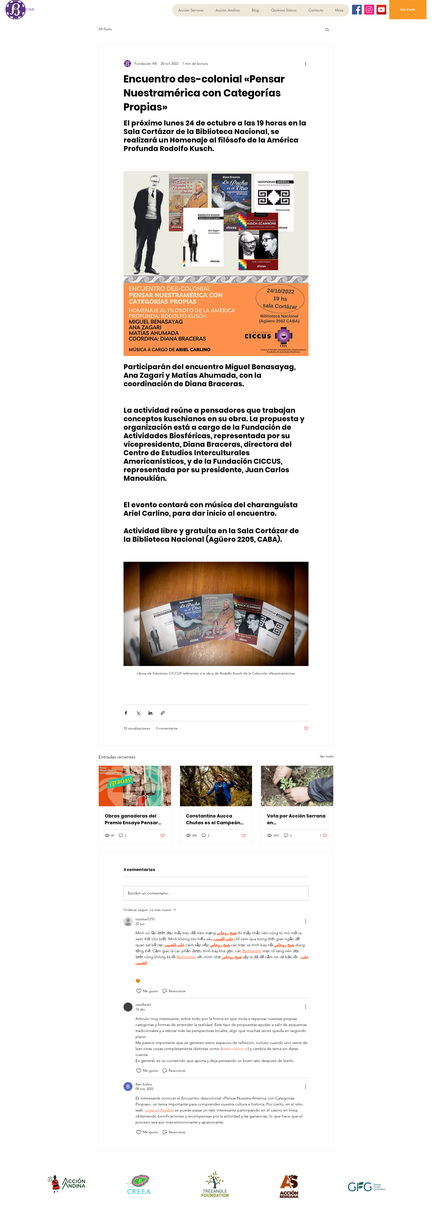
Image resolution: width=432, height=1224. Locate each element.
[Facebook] (357, 9)
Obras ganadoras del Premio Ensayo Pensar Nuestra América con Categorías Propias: (131, 819)
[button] (327, 29)
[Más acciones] (305, 63)
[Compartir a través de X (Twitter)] (138, 712)
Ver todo (327, 756)
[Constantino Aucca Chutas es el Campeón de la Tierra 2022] (216, 786)
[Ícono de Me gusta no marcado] (139, 991)
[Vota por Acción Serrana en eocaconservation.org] (297, 786)
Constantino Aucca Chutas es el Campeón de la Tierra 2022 (213, 819)
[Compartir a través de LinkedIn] (150, 712)
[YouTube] (381, 9)
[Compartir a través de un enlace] (162, 712)
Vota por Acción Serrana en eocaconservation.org (296, 819)
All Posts (105, 29)
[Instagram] (369, 9)
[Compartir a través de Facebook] (126, 712)
